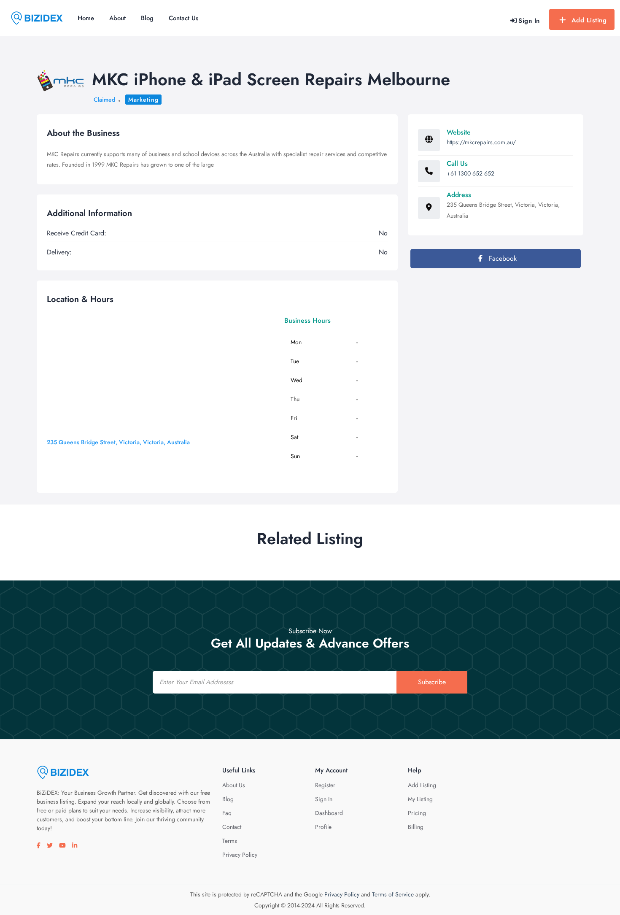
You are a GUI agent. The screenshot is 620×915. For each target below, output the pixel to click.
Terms (229, 841)
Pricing (417, 813)
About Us (233, 785)
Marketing (143, 99)
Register (325, 785)
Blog (147, 18)
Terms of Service (393, 894)
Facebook (502, 258)
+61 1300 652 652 (470, 173)
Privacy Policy (239, 854)
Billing (415, 827)
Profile (323, 827)
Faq (227, 813)
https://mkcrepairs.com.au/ (481, 142)
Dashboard (329, 813)
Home (86, 18)
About (117, 18)
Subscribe (432, 682)
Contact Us (183, 18)
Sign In (323, 799)
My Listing (420, 799)
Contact (231, 827)
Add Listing (589, 20)
